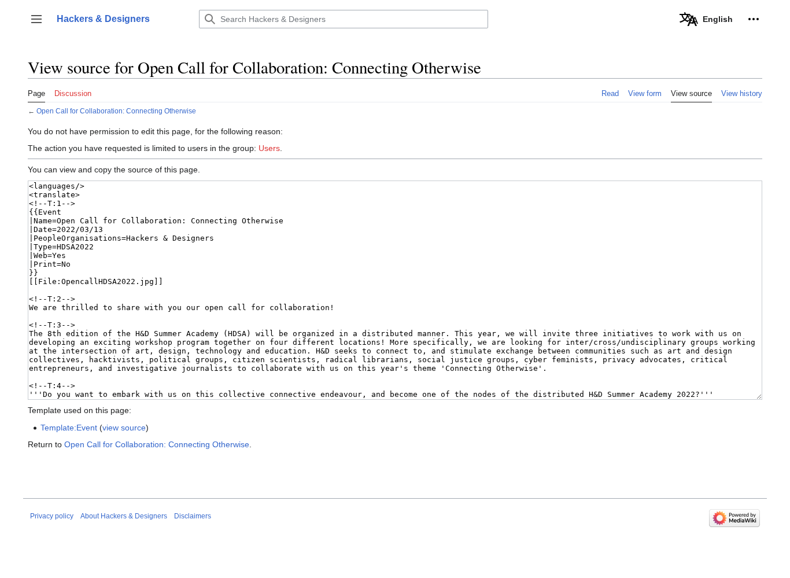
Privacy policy (51, 516)
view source (124, 427)
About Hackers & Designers (123, 516)
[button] (36, 19)
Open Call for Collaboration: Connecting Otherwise (116, 111)
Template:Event (68, 427)
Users (269, 148)
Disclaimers (192, 516)
